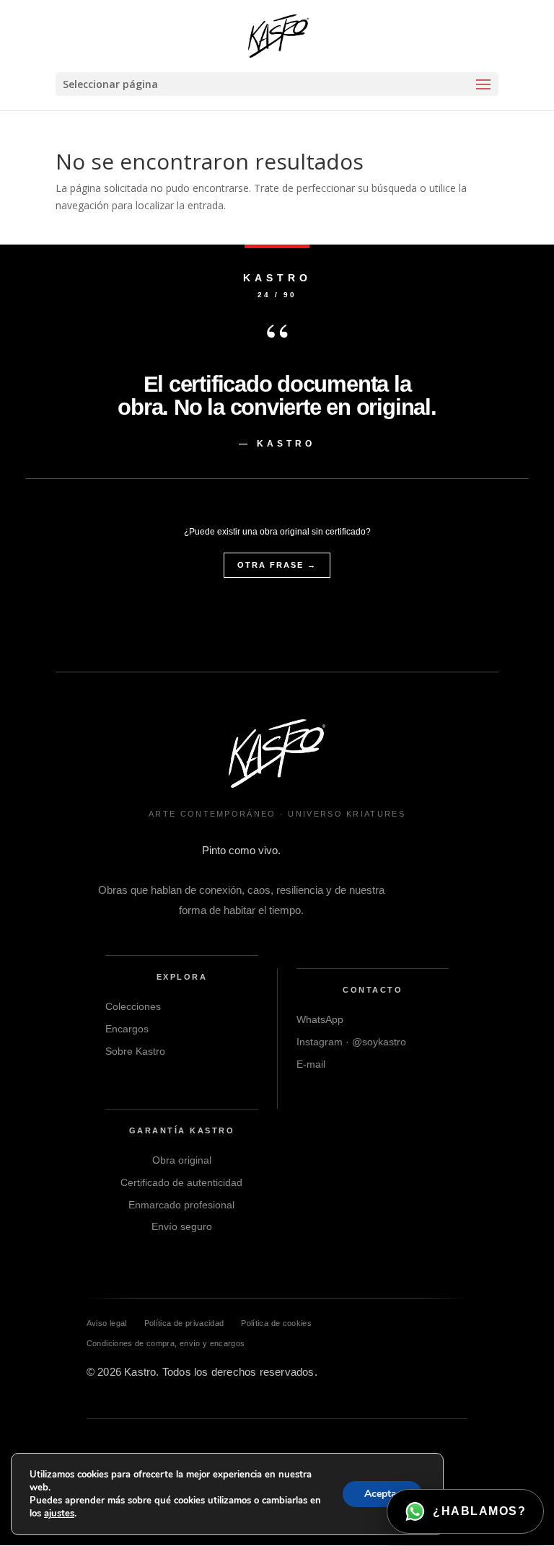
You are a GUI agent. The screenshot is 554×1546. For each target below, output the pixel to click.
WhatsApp (319, 1019)
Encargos (127, 1029)
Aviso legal (107, 1323)
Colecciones (133, 1006)
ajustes (59, 1513)
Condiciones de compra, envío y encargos (166, 1343)
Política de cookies (276, 1323)
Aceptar (382, 1494)
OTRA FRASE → (277, 565)
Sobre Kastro (135, 1051)
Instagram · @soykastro (351, 1041)
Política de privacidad (184, 1323)
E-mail (310, 1064)
